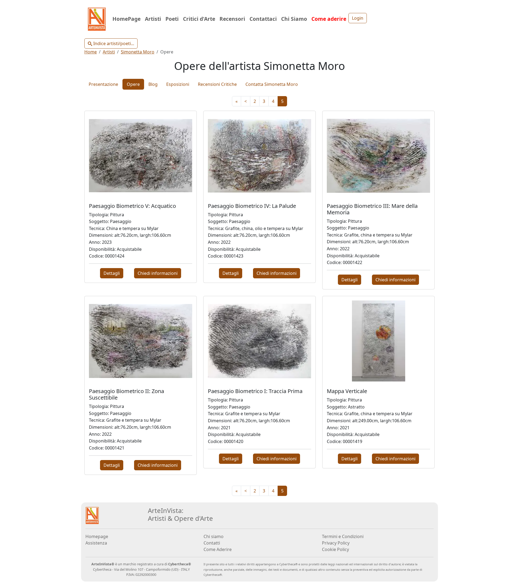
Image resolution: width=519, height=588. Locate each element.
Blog (153, 84)
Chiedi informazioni (158, 273)
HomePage (126, 18)
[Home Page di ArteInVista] (92, 515)
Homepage (96, 536)
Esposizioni (177, 84)
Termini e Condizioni (343, 536)
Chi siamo (214, 536)
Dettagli (112, 273)
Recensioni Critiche (217, 84)
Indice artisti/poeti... (113, 43)
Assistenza (96, 543)
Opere (133, 84)
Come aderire (328, 18)
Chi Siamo (294, 18)
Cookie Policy (335, 549)
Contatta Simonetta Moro (271, 84)
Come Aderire (218, 549)
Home (90, 52)
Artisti (153, 18)
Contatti (212, 543)
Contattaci (263, 18)
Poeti (172, 18)
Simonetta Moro (137, 52)
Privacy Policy (336, 543)
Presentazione (103, 84)
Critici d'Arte (199, 18)
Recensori (232, 18)
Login (357, 18)
